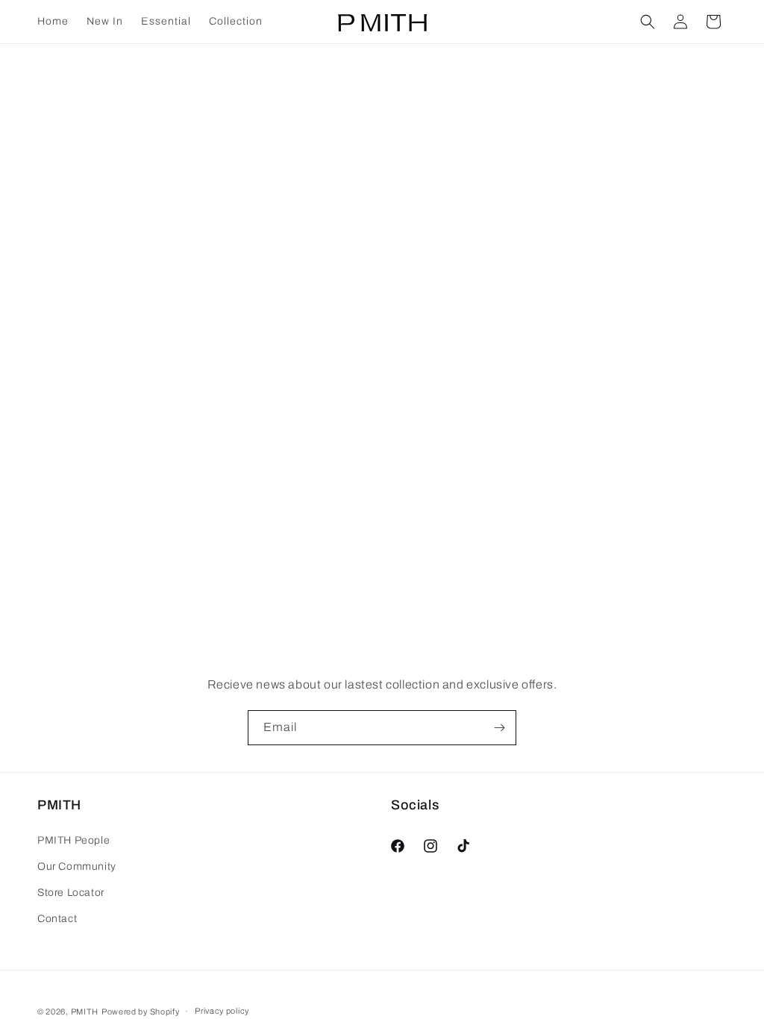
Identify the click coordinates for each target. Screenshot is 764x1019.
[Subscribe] (499, 727)
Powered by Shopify (140, 1011)
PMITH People (73, 840)
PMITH (85, 1011)
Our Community (76, 866)
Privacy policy (222, 1010)
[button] (647, 21)
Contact (57, 918)
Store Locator (70, 892)
